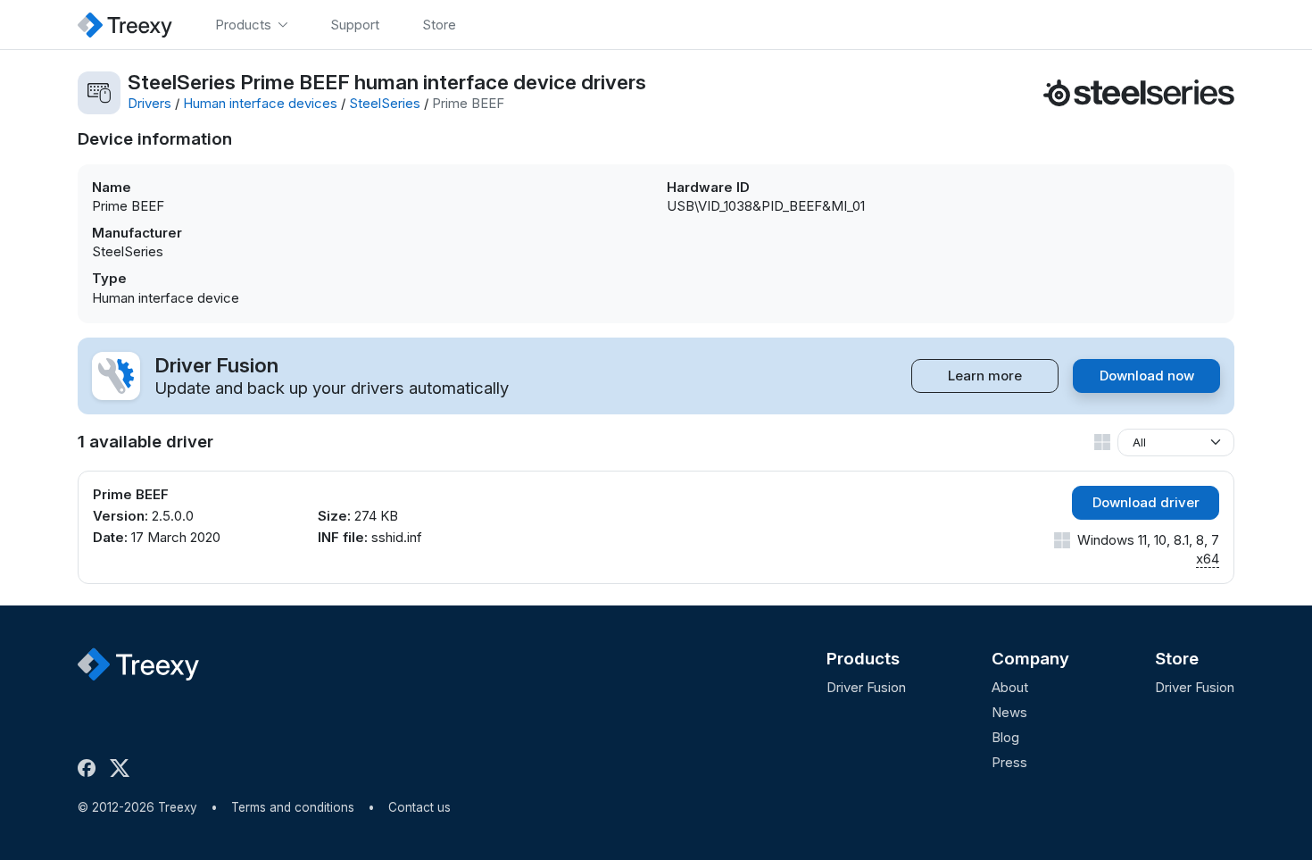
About (1010, 687)
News (1009, 712)
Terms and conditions (292, 807)
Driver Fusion (866, 687)
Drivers (149, 103)
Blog (1005, 737)
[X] (123, 768)
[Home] (125, 24)
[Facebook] (90, 768)
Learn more (985, 375)
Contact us (419, 807)
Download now (1147, 375)
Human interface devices (260, 103)
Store (1177, 658)
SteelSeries (384, 103)
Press (1009, 762)
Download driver (1146, 502)
